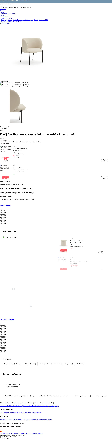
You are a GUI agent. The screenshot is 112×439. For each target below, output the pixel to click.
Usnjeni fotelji (69, 364)
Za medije (28, 419)
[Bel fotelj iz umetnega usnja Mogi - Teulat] (13, 289)
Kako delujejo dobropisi (35, 412)
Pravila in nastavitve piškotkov (34, 433)
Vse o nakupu (4, 412)
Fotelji (20, 21)
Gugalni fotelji (44, 364)
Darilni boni (22, 419)
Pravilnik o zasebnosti (20, 433)
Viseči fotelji (80, 364)
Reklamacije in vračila (18, 412)
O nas (6, 419)
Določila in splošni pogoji (7, 433)
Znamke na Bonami (13, 419)
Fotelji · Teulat (15, 364)
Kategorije (7, 21)
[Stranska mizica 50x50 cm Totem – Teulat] (31, 305)
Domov (2, 21)
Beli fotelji (33, 364)
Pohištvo (12, 21)
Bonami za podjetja (46, 419)
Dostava (10, 412)
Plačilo (26, 412)
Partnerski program (36, 419)
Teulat (25, 364)
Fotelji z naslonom (56, 364)
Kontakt (2, 419)
